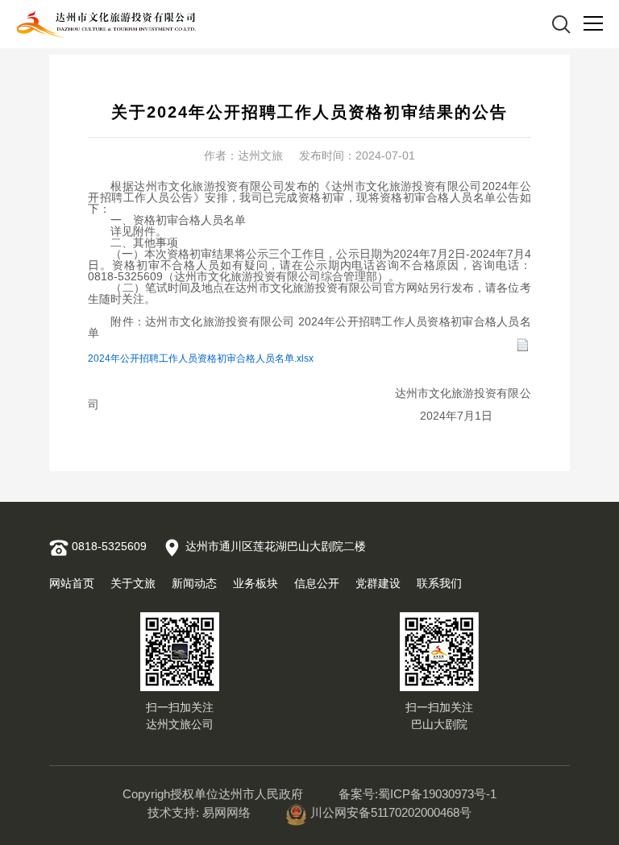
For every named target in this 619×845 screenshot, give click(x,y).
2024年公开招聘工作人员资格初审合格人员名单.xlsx (201, 358)
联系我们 (439, 583)
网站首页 (71, 583)
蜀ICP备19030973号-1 (437, 794)
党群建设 (378, 583)
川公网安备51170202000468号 (391, 812)
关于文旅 (133, 583)
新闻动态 (194, 583)
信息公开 (316, 583)
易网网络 (226, 812)
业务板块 (255, 583)
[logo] (106, 24)
